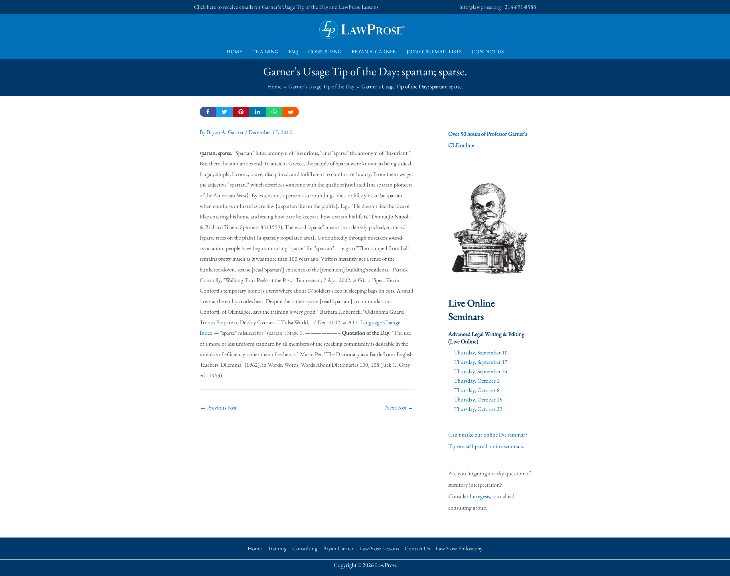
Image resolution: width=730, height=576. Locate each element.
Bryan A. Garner (374, 51)
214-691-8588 (520, 7)
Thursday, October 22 (478, 409)
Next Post (399, 407)
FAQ (293, 51)
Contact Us (488, 51)
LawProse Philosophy (458, 548)
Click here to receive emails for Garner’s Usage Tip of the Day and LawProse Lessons (286, 7)
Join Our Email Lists (434, 51)
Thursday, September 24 (481, 371)
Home (234, 51)
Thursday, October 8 (477, 390)
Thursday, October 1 (477, 380)
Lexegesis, (481, 496)
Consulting (324, 51)
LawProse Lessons (379, 548)
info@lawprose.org (480, 7)
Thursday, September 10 (481, 352)
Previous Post (218, 407)
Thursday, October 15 (478, 399)
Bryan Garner (338, 548)
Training (265, 51)
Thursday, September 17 (481, 362)
